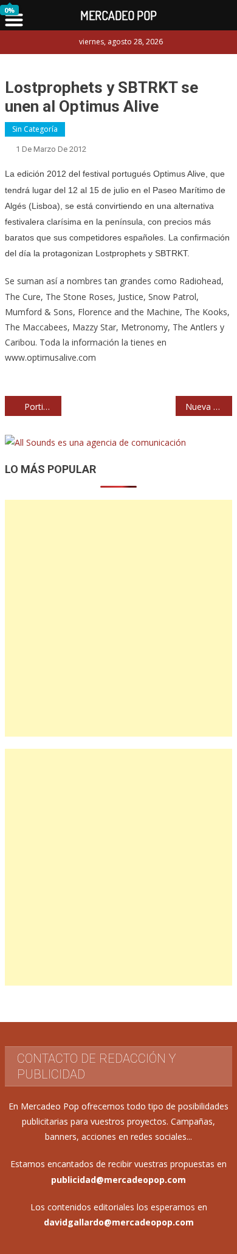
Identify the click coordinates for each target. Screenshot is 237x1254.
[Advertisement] (118, 618)
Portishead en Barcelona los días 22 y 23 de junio (43, 406)
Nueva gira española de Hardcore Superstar (209, 406)
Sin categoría (35, 129)
